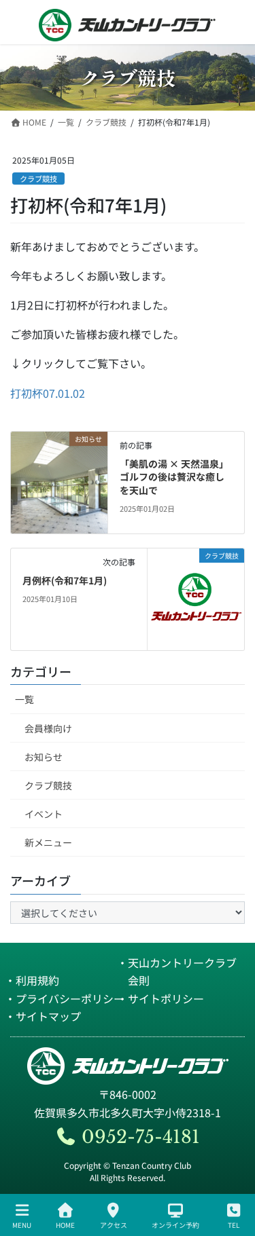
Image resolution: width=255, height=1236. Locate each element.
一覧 (24, 699)
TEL (233, 1224)
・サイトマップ (43, 1016)
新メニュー (48, 842)
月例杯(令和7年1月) (64, 580)
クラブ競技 (38, 178)
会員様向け (48, 728)
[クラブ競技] (196, 597)
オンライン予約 (175, 1224)
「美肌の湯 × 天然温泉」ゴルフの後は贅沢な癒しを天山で (174, 477)
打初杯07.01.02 (47, 393)
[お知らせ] (59, 480)
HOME (65, 1224)
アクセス (113, 1224)
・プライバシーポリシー (64, 998)
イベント (43, 814)
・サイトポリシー (160, 998)
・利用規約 (32, 980)
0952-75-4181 (138, 1137)
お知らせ (43, 757)
